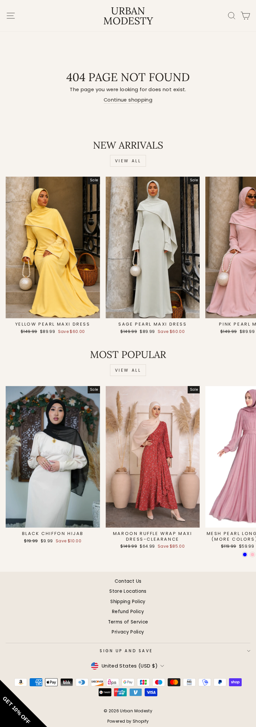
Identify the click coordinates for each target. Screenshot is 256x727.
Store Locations (128, 591)
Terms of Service (128, 622)
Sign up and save (126, 651)
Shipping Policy (128, 601)
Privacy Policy (128, 632)
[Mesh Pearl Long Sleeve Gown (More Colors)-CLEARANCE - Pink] (252, 554)
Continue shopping (128, 100)
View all (128, 161)
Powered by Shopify (128, 721)
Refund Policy (128, 611)
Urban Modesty (128, 15)
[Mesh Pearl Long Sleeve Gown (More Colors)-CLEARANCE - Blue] (244, 554)
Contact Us (128, 581)
